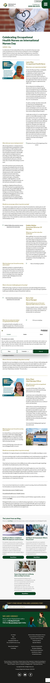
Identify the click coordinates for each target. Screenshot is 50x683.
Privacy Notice (7, 661)
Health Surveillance (37, 640)
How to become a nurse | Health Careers (13, 490)
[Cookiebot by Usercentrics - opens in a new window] (43, 331)
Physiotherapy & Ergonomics (37, 650)
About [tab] (41, 334)
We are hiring (12, 623)
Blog (13, 636)
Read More (13, 557)
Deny (9, 351)
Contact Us (13, 638)
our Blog (17, 518)
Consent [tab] (9, 334)
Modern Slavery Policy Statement (26, 661)
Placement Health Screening (37, 638)
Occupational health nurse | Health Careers (14, 493)
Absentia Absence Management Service (36, 634)
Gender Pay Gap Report (40, 661)
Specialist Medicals (37, 642)
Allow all (41, 351)
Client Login (38, 1)
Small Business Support (37, 652)
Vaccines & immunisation (36, 646)
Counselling (13, 648)
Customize (24, 351)
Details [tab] (25, 334)
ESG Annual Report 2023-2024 (11, 662)
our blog (10, 521)
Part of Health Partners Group (13, 642)
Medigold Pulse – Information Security (34, 664)
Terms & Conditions (20, 664)
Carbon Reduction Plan (24, 662)
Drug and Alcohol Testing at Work (36, 636)
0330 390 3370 (34, 6)
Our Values (13, 634)
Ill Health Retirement (36, 654)
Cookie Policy (15, 661)
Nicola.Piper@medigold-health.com (23, 505)
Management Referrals (13, 640)
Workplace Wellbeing (36, 648)
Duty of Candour (11, 664)
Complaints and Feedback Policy (37, 662)
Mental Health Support (13, 646)
